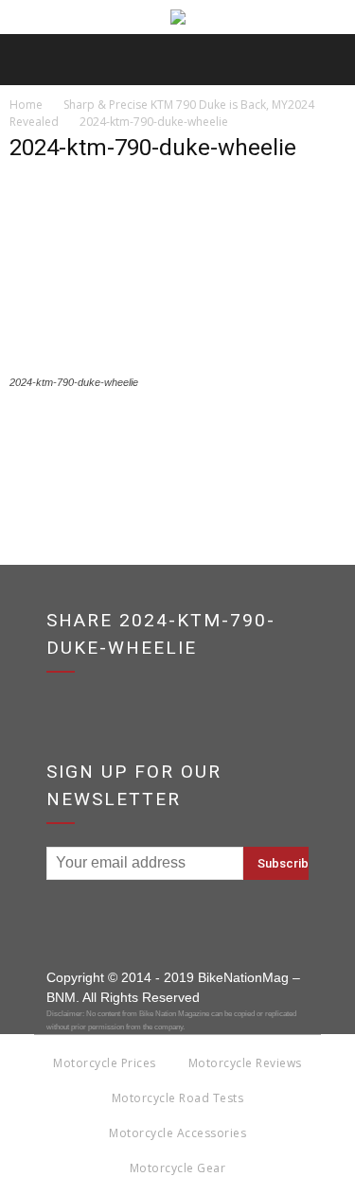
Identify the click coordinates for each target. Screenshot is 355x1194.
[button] (328, 59)
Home (26, 105)
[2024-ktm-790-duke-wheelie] (177, 365)
